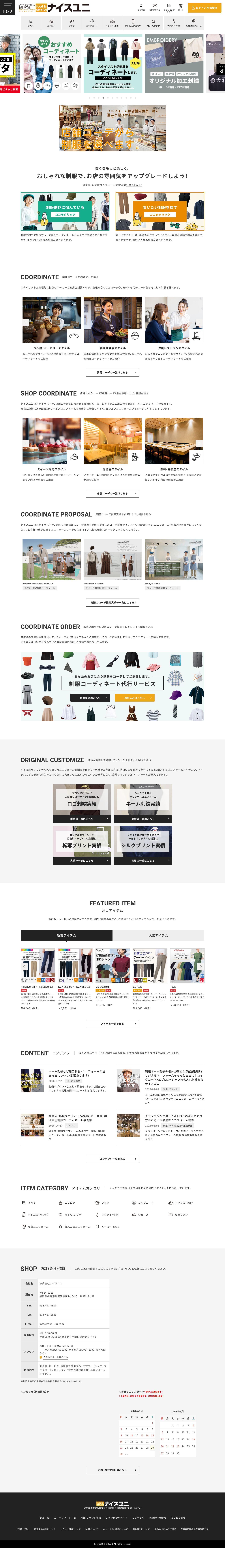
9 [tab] (126, 98)
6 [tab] (112, 98)
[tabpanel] (112, 63)
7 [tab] (117, 98)
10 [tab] (131, 98)
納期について (91, 1529)
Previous (25, 322)
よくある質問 (178, 1517)
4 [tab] (103, 98)
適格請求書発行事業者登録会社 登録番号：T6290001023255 (112, 1507)
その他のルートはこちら (55, 1357)
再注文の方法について (45, 1529)
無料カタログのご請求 (165, 1529)
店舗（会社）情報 (157, 1517)
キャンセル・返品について (115, 1529)
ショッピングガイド (117, 1517)
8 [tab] (121, 98)
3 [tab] (98, 98)
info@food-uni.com (51, 1324)
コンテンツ (138, 1517)
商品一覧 (44, 1517)
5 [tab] (108, 98)
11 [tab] (135, 98)
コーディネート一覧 (65, 1517)
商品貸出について (141, 1529)
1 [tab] (89, 98)
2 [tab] (94, 98)
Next (199, 322)
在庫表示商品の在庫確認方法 (194, 1529)
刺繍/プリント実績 (91, 1517)
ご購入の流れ (23, 1529)
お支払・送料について (70, 1529)
